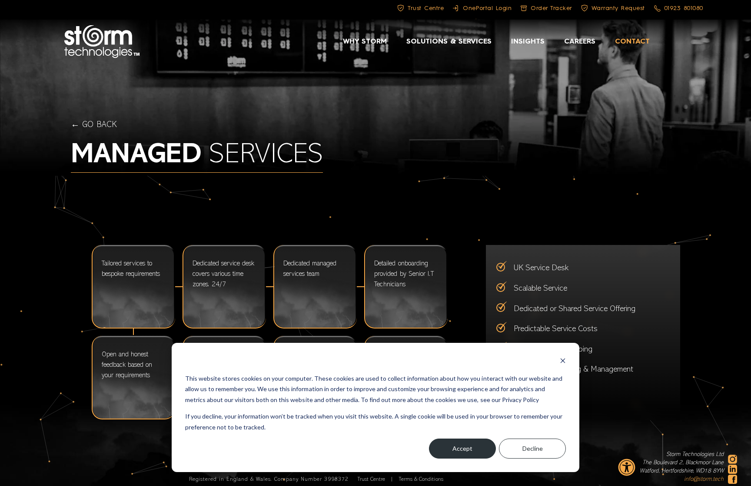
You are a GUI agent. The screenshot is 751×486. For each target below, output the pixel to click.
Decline (532, 448)
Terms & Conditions (421, 479)
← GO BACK (93, 125)
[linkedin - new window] (732, 469)
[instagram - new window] (732, 459)
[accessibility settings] (626, 467)
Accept (462, 448)
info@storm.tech (704, 479)
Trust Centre (372, 479)
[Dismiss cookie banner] (563, 361)
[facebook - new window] (732, 479)
